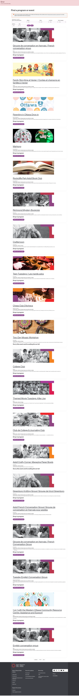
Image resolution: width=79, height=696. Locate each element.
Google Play (63, 670)
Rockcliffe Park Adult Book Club (27, 178)
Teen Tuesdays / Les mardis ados (28, 274)
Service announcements (29, 678)
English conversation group (25, 645)
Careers (13, 682)
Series (41, 20)
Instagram (56, 670)
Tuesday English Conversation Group (30, 577)
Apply (29, 25)
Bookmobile (27, 674)
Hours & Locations (29, 670)
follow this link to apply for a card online (54, 14)
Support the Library (16, 687)
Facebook (54, 670)
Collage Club (19, 366)
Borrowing (40, 670)
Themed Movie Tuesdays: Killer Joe (29, 398)
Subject (28, 20)
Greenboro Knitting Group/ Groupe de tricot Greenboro (38, 491)
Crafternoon (18, 242)
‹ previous (35, 659)
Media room (14, 684)
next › (44, 659)
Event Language (60, 20)
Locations (50, 20)
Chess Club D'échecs (23, 305)
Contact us (14, 680)
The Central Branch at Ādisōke (30, 676)
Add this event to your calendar (18, 57)
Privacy (54, 673)
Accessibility (55, 675)
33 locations (28, 15)
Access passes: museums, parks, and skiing (43, 677)
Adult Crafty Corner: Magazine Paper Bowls (33, 462)
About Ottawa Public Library (17, 671)
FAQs (39, 674)
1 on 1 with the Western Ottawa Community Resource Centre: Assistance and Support (37, 611)
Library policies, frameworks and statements (17, 678)
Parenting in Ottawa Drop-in (26, 114)
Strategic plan (14, 676)
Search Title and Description (16, 20)
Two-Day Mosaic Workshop (26, 337)
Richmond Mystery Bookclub (26, 210)
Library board (14, 674)
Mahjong (17, 146)
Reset (32, 25)
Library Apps (66, 670)
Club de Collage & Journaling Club (29, 430)
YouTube (61, 670)
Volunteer (13, 690)
